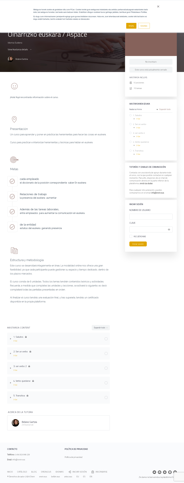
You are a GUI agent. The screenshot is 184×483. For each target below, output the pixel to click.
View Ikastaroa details (18, 49)
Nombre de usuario (140, 210)
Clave (132, 222)
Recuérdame (140, 236)
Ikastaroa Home (135, 109)
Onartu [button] (131, 25)
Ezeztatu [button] (144, 25)
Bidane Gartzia (29, 422)
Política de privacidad (73, 457)
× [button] (158, 5)
